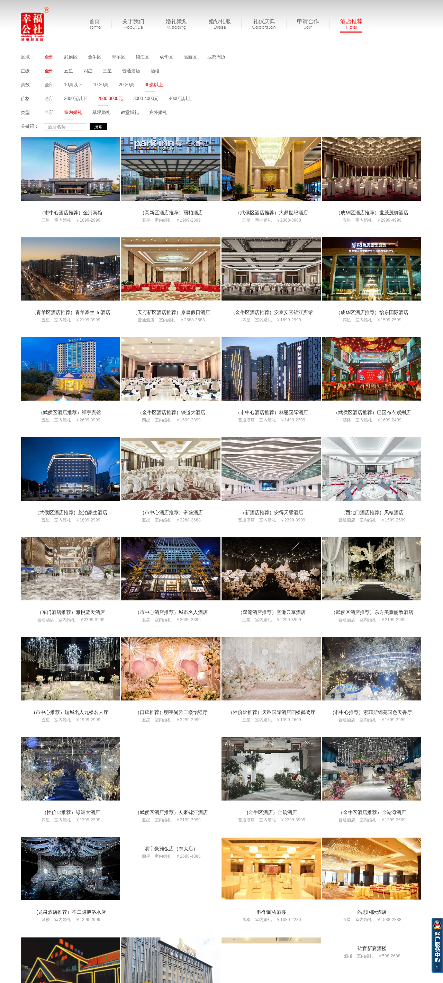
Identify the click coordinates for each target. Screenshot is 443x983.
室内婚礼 (73, 112)
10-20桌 (100, 84)
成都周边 (216, 57)
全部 (49, 57)
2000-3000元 (110, 98)
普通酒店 (131, 70)
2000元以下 (75, 98)
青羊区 (118, 57)
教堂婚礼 (130, 112)
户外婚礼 (158, 112)
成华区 (166, 57)
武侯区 (71, 57)
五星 (68, 70)
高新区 (190, 57)
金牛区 (94, 57)
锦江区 (142, 57)
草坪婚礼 (101, 112)
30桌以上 (154, 84)
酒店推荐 (351, 23)
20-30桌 (126, 84)
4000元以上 (180, 98)
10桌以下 (73, 84)
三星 (107, 70)
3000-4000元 (146, 98)
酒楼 (155, 70)
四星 (87, 70)
